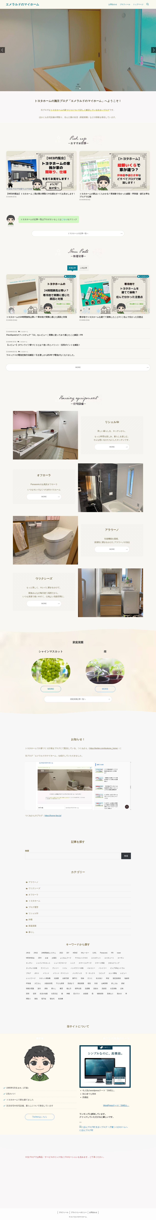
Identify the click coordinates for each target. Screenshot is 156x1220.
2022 (61, 953)
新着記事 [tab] (72, 268)
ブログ (28, 973)
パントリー (103, 968)
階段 (36, 999)
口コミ (90, 978)
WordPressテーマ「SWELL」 (116, 1105)
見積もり (110, 994)
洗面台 (95, 988)
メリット (46, 973)
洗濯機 (87, 988)
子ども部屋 (60, 983)
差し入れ (114, 983)
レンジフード (31, 978)
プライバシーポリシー (79, 1212)
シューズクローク (60, 963)
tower (119, 953)
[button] (76, 88)
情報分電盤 (30, 988)
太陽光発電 (48, 983)
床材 (122, 983)
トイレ (64, 968)
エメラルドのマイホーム (22, 4)
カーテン (121, 958)
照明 (27, 994)
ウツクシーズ (34, 888)
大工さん (37, 983)
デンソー (55, 968)
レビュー (123, 973)
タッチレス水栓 (31, 968)
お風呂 (54, 958)
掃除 (46, 988)
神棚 (68, 994)
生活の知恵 (44, 994)
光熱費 (56, 978)
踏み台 (119, 994)
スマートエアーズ (85, 963)
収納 (82, 978)
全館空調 (65, 978)
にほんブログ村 (86, 1130)
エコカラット (96, 958)
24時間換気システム (48, 953)
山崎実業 (104, 983)
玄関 (34, 994)
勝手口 (74, 978)
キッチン (29, 963)
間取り (28, 999)
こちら (64, 219)
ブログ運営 (33, 907)
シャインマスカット (43, 963)
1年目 (28, 953)
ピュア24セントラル (117, 968)
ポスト (36, 973)
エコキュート (109, 958)
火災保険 (113, 988)
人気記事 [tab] (83, 268)
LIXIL (94, 953)
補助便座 (100, 994)
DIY (68, 953)
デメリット (45, 968)
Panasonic (103, 953)
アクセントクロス (81, 958)
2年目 (36, 953)
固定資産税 (117, 978)
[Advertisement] (78, 1180)
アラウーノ (33, 882)
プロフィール (63, 1212)
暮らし (31, 932)
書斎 (61, 988)
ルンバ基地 (113, 973)
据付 (39, 988)
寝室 (89, 983)
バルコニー (91, 968)
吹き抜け (99, 978)
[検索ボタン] (147, 4)
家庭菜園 (32, 926)
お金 (46, 958)
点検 (121, 988)
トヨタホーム (34, 901)
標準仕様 (78, 988)
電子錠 (43, 999)
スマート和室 (100, 963)
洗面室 (104, 988)
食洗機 (60, 999)
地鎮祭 (126, 978)
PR (112, 953)
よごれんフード (65, 958)
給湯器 (85, 994)
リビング (102, 973)
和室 (107, 978)
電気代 (52, 999)
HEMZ (75, 953)
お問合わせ (93, 1212)
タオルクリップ (113, 963)
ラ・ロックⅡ (90, 973)
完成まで (71, 983)
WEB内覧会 (30, 958)
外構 (30, 919)
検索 (27, 851)
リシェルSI (33, 913)
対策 (96, 983)
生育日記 (54, 994)
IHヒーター (85, 953)
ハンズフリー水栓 (77, 968)
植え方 (69, 988)
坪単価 (28, 983)
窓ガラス (76, 994)
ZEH (39, 958)
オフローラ (33, 895)
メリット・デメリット (61, 973)
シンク (72, 963)
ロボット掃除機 (44, 978)
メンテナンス (77, 973)
